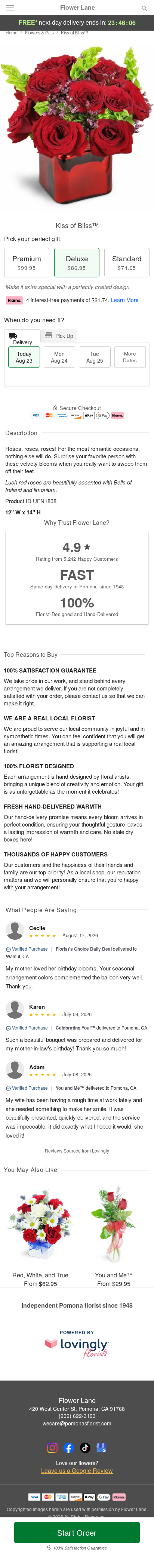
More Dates (130, 357)
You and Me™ (70, 1087)
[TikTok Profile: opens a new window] (85, 1448)
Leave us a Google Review (77, 1471)
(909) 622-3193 (77, 1415)
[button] (138, 1537)
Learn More (125, 300)
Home (12, 32)
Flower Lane (77, 7)
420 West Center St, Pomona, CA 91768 (77, 1408)
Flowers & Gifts (39, 32)
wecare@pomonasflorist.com (77, 1423)
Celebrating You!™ (75, 1027)
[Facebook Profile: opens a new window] (69, 1448)
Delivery (22, 340)
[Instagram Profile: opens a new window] (52, 1448)
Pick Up (64, 335)
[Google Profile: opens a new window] (101, 1448)
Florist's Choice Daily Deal (84, 948)
